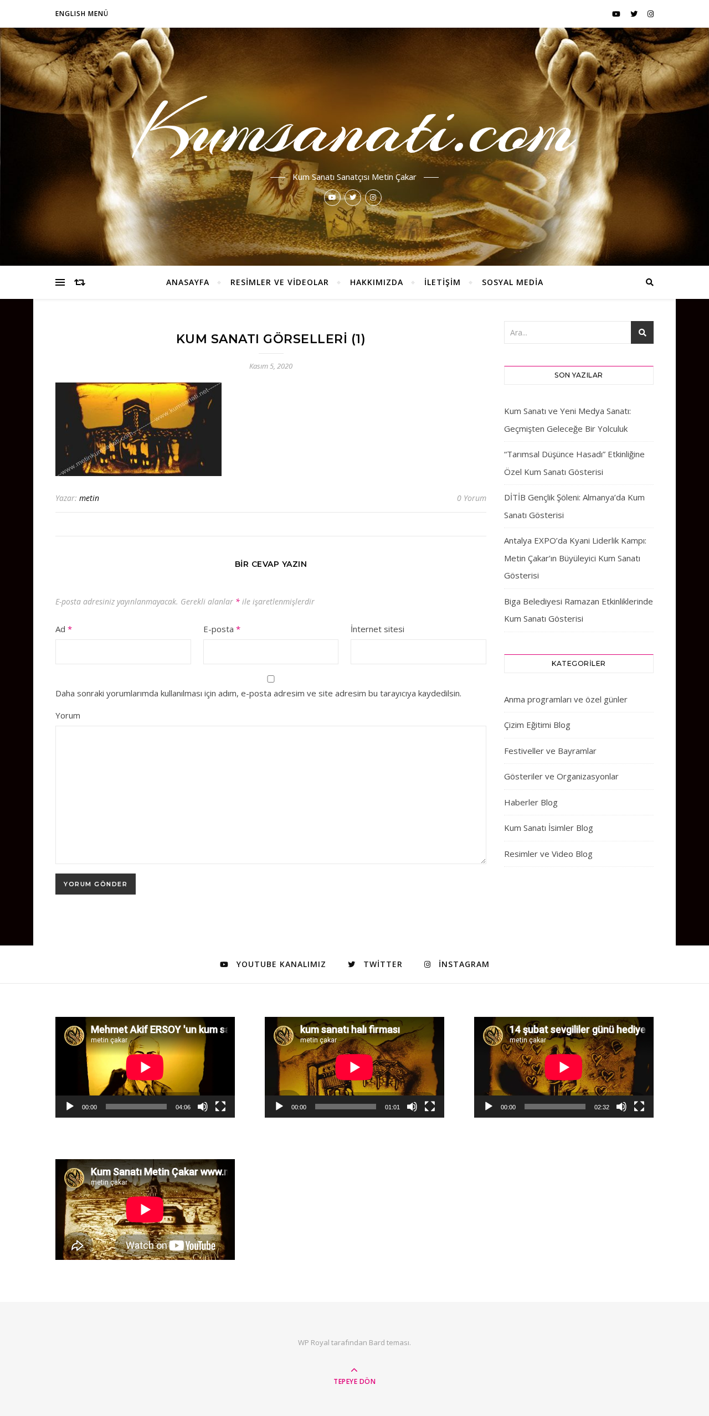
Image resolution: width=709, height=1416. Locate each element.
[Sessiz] (202, 1106)
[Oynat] (69, 1106)
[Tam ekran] (220, 1106)
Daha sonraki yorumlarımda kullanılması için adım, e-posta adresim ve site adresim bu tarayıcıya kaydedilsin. (258, 693)
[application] (145, 1067)
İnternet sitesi (377, 628)
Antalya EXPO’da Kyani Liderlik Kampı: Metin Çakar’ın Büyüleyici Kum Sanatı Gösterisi (575, 558)
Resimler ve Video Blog (548, 853)
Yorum (67, 715)
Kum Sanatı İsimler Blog (548, 827)
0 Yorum (471, 498)
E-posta (221, 628)
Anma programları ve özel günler (566, 699)
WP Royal (314, 1342)
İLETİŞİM (442, 282)
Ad (63, 628)
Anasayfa (187, 282)
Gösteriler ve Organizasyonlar (561, 776)
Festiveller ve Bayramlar (550, 750)
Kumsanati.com (355, 128)
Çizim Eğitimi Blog (537, 724)
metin (89, 498)
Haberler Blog (531, 802)
